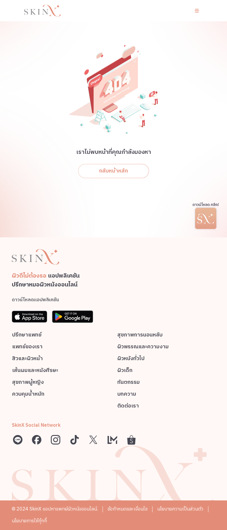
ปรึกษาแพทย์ (27, 335)
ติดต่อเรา (128, 406)
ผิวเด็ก (124, 371)
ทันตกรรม (128, 383)
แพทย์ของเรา (27, 347)
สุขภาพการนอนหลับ (140, 335)
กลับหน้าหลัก (113, 171)
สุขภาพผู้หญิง (28, 383)
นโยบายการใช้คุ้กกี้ (29, 521)
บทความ (126, 395)
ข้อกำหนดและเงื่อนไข (127, 509)
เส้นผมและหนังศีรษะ (35, 371)
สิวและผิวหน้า (27, 359)
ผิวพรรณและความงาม (143, 347)
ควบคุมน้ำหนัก (28, 395)
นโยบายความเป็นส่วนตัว (180, 509)
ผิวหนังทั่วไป (131, 359)
